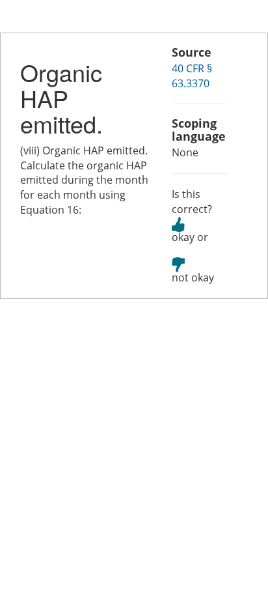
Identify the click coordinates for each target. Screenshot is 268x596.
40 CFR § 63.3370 (192, 76)
